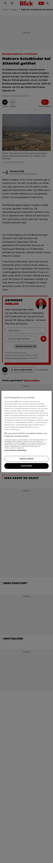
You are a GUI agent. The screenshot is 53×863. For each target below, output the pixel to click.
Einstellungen (26, 459)
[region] (26, 431)
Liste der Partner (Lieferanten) (15, 450)
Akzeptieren (26, 466)
